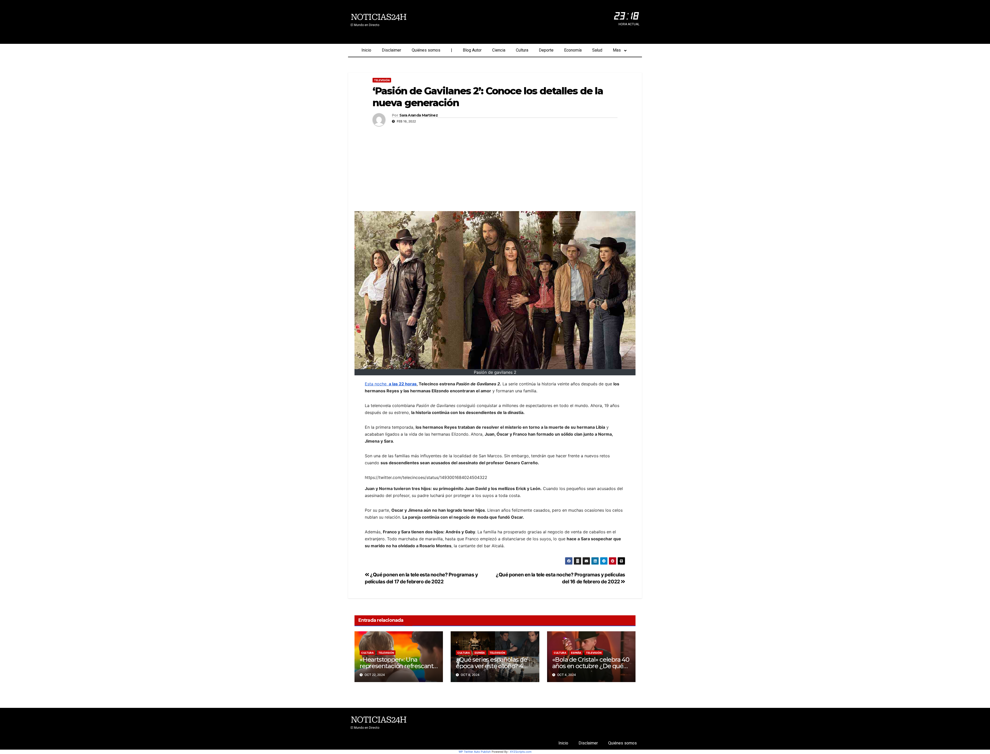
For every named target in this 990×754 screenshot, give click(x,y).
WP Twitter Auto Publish (475, 751)
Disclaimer (391, 50)
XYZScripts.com (521, 751)
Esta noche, (391, 383)
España (480, 652)
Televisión (382, 80)
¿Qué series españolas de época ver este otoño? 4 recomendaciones (491, 666)
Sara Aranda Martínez (418, 115)
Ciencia (498, 50)
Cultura (522, 50)
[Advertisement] (495, 167)
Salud (597, 50)
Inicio (366, 50)
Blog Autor (472, 50)
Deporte (546, 50)
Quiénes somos (426, 50)
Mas (617, 50)
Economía (573, 50)
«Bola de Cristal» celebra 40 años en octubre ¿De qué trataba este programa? (590, 666)
